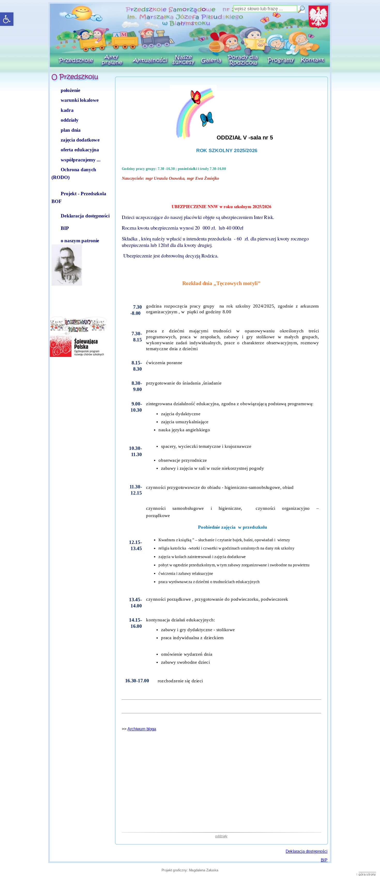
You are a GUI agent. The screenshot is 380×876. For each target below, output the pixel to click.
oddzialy (221, 836)
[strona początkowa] (190, 28)
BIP (65, 228)
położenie (70, 90)
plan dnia (71, 129)
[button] (6, 19)
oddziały (69, 119)
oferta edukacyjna (80, 149)
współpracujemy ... (81, 159)
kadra (67, 110)
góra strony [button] (367, 874)
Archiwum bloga (142, 728)
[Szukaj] (301, 9)
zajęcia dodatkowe (80, 139)
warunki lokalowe (79, 100)
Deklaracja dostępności (85, 215)
